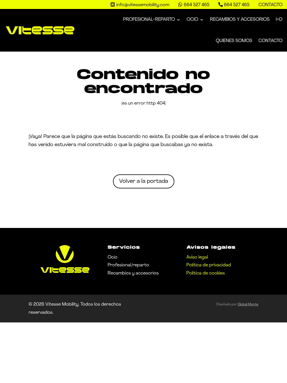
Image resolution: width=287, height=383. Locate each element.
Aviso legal (197, 257)
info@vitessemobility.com (142, 5)
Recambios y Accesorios (240, 19)
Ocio (192, 19)
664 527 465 (236, 5)
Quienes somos (234, 41)
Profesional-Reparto (149, 19)
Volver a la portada (143, 181)
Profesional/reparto (128, 265)
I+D (279, 19)
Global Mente (248, 304)
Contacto (270, 5)
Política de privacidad (208, 265)
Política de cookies (205, 273)
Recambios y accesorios (133, 273)
